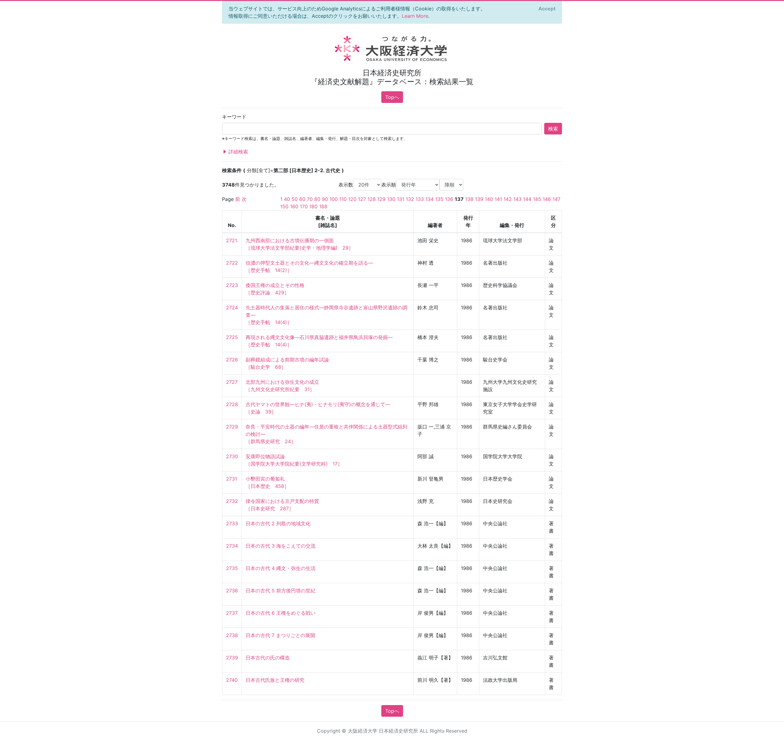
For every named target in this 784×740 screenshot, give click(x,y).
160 (294, 206)
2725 (232, 337)
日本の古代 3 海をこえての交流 (280, 546)
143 (517, 199)
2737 (232, 613)
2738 (232, 635)
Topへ (392, 97)
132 (410, 199)
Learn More (415, 16)
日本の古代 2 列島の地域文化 (278, 523)
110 (343, 199)
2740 (232, 680)
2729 (232, 427)
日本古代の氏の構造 (268, 658)
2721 (231, 240)
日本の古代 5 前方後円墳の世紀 (280, 590)
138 (469, 199)
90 (325, 199)
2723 (232, 285)
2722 (232, 263)
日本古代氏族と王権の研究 (275, 680)
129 (381, 199)
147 (556, 199)
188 (323, 206)
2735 (232, 568)
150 (284, 206)
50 (295, 199)
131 (400, 199)
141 (498, 199)
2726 (232, 360)
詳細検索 (237, 152)
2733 (232, 523)
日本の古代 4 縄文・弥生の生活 (280, 568)
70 (310, 199)
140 (489, 199)
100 (334, 199)
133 (420, 199)
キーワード (234, 117)
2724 (232, 307)
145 (537, 199)
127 (362, 199)
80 (317, 199)
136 (449, 199)
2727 (232, 382)
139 (479, 199)
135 (439, 199)
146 (547, 199)
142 (507, 199)
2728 (232, 404)
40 (287, 199)
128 (372, 199)
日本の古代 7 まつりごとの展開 (280, 635)
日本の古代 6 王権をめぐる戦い (280, 613)
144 (527, 199)
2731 (231, 479)
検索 (553, 129)
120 (352, 199)
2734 (232, 546)
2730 (232, 456)
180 (313, 206)
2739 (232, 658)
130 (391, 199)
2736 (232, 590)
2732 (232, 501)
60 (302, 199)
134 (429, 199)
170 (304, 206)
